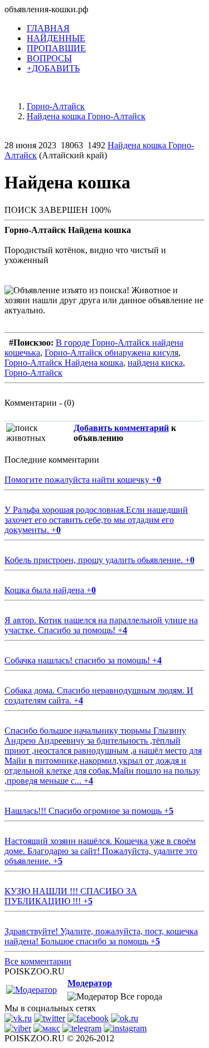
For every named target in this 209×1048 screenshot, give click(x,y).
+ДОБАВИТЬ (53, 68)
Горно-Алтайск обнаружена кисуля (111, 352)
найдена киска (155, 362)
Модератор (89, 983)
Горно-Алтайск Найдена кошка (63, 362)
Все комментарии (37, 961)
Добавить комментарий (121, 428)
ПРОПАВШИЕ (56, 48)
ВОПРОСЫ (49, 58)
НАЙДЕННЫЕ (56, 38)
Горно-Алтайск (33, 372)
